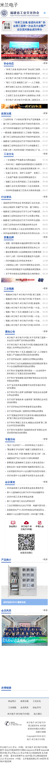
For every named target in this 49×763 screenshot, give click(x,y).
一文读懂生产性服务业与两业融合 (21, 160)
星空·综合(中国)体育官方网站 (13, 750)
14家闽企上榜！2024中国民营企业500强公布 (26, 265)
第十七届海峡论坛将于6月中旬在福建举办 (25, 492)
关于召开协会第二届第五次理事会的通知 (25, 359)
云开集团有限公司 (31, 759)
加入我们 (38, 714)
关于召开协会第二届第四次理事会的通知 (25, 411)
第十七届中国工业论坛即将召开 (21, 501)
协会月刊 (37, 707)
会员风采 (24, 707)
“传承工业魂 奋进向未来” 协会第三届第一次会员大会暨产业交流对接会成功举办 (29, 26)
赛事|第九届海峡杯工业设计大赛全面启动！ (26, 462)
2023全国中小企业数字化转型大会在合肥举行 (27, 475)
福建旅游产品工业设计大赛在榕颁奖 (23, 458)
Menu (44, 12)
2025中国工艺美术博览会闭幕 (20, 497)
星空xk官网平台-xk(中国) (22, 756)
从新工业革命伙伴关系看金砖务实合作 (20, 225)
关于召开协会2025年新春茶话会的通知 (24, 407)
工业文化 (37, 701)
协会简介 (12, 701)
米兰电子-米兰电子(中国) (18, 714)
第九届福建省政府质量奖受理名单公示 (23, 248)
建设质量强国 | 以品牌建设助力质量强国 (23, 252)
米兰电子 (9, 4)
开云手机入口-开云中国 (18, 753)
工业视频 (12, 707)
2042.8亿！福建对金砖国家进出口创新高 (24, 164)
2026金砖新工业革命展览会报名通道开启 (25, 488)
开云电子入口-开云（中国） (12, 747)
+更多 (45, 63)
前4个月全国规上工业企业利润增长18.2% (21, 229)
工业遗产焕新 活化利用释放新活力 (21, 177)
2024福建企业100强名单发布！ (20, 261)
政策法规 (24, 701)
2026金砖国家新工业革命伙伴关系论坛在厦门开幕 (25, 233)
